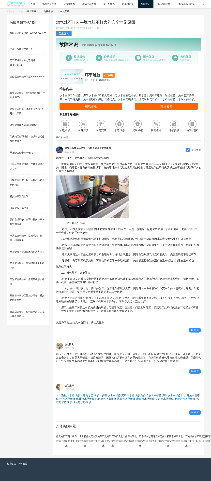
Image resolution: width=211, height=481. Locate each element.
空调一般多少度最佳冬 (21, 49)
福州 (73, 438)
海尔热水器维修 (171, 395)
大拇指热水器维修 (110, 395)
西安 (69, 438)
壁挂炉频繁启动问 (19, 196)
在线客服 (91, 106)
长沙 (64, 438)
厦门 (156, 438)
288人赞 (195, 330)
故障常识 (26, 11)
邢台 (110, 438)
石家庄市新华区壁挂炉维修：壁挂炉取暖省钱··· (27, 297)
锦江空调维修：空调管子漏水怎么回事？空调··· (27, 314)
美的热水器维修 (130, 395)
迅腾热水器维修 (126, 398)
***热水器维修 (67, 398)
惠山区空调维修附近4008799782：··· (28, 78)
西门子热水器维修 (151, 395)
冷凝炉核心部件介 (19, 208)
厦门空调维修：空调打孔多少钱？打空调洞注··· (27, 221)
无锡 (59, 438)
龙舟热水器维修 (164, 398)
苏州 (57, 438)
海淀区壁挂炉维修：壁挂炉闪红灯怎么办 (27, 166)
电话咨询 (166, 106)
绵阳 (154, 438)
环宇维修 (11, 11)
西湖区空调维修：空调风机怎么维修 (27, 281)
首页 (19, 11)
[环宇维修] (16, 5)
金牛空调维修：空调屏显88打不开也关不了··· (27, 95)
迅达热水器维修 (82, 402)
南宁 (62, 438)
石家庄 (66, 441)
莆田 (209, 438)
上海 (78, 438)
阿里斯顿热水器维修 (68, 395)
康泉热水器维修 (145, 398)
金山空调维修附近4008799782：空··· (28, 35)
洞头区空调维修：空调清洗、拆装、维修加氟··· (26, 237)
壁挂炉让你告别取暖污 (21, 152)
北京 (80, 438)
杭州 (89, 438)
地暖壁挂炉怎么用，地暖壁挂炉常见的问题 (27, 182)
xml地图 (23, 463)
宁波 (71, 438)
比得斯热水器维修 (105, 398)
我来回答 (64, 33)
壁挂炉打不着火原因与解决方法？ (27, 251)
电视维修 (48, 11)
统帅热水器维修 (85, 398)
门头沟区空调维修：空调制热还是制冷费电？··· (27, 138)
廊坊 (108, 438)
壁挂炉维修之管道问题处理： (25, 125)
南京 (99, 438)
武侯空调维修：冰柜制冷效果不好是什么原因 (27, 111)
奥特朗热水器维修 (185, 398)
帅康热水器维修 (89, 395)
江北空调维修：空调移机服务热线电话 (27, 265)
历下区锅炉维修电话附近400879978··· (22, 62)
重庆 (101, 438)
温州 (76, 438)
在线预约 (64, 11)
